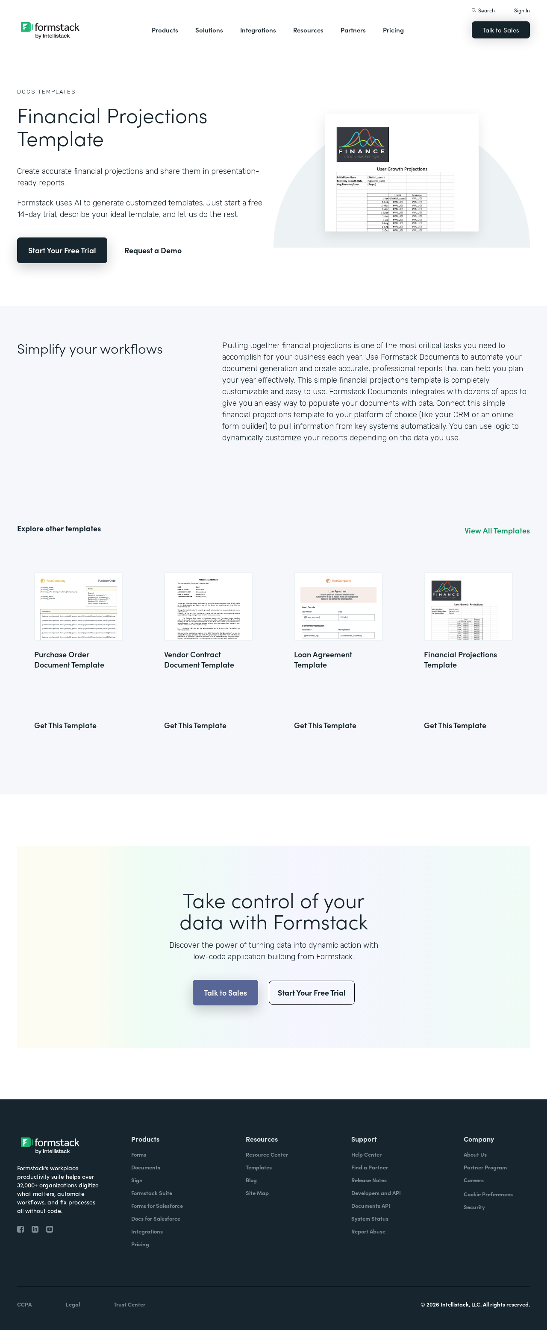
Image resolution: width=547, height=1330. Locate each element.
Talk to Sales (500, 29)
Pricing (393, 29)
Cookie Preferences (488, 1194)
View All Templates (497, 530)
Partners (353, 29)
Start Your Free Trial (62, 250)
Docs (26, 91)
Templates (57, 91)
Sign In (522, 10)
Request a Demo (153, 250)
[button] (164, 30)
